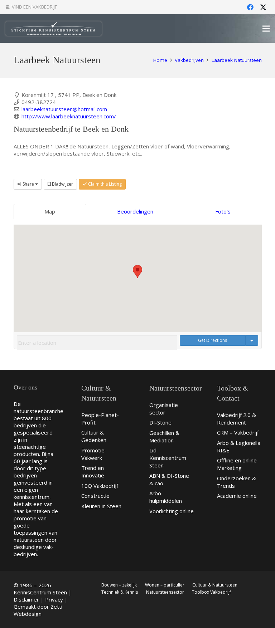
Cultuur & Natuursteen (214, 585)
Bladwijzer (62, 184)
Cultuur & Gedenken (93, 436)
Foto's (223, 211)
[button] (137, 271)
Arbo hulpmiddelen (165, 497)
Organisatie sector (163, 408)
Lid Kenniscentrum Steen (167, 458)
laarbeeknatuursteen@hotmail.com (64, 109)
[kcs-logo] (53, 28)
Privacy (54, 599)
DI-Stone (160, 422)
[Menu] (266, 29)
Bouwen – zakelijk (119, 585)
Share (28, 184)
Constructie (95, 495)
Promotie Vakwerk (93, 454)
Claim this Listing (104, 184)
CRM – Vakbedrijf (238, 432)
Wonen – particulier (164, 585)
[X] (263, 7)
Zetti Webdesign (38, 610)
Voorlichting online (171, 511)
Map (49, 211)
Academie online (237, 495)
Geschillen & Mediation (164, 436)
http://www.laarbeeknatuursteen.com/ (68, 116)
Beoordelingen (135, 211)
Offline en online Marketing (237, 464)
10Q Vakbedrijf (99, 485)
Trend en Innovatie (92, 471)
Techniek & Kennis (119, 592)
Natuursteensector (165, 592)
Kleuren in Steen (101, 506)
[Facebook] (250, 7)
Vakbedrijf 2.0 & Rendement (236, 418)
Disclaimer (26, 599)
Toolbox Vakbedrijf (211, 592)
